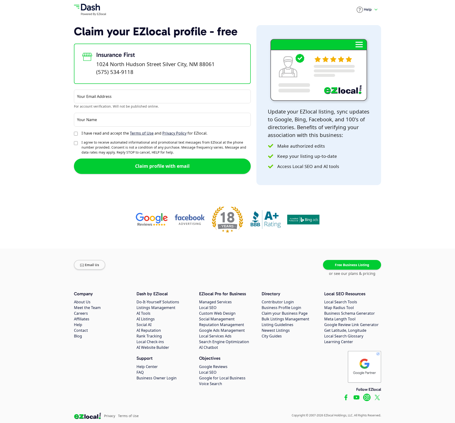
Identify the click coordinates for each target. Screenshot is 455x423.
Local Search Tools (340, 302)
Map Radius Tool (339, 307)
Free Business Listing (352, 265)
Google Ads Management (222, 330)
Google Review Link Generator (351, 324)
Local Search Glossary (343, 336)
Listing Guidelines (277, 324)
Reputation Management (221, 324)
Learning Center (338, 341)
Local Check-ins (150, 341)
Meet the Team (87, 307)
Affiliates (81, 319)
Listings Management (155, 307)
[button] (364, 10)
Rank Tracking (149, 336)
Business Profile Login (281, 307)
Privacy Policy (174, 133)
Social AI (143, 324)
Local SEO (208, 307)
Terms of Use (142, 133)
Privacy (109, 416)
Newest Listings (276, 330)
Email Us (92, 265)
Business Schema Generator (349, 313)
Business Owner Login (156, 378)
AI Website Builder (152, 347)
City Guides (272, 336)
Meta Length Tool (339, 319)
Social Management (217, 319)
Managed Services (215, 302)
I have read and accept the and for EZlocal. (144, 133)
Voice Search (210, 383)
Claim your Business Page (285, 313)
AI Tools (143, 313)
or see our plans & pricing (352, 273)
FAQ (140, 372)
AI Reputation (148, 330)
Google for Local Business (222, 378)
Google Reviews (213, 366)
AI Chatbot (208, 347)
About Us (82, 302)
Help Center (147, 366)
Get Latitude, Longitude (345, 330)
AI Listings (145, 319)
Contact (81, 330)
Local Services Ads (215, 336)
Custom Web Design (217, 313)
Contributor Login (278, 302)
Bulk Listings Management (285, 319)
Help (78, 324)
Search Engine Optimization (224, 341)
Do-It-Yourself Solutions (157, 302)
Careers (81, 313)
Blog (78, 336)
